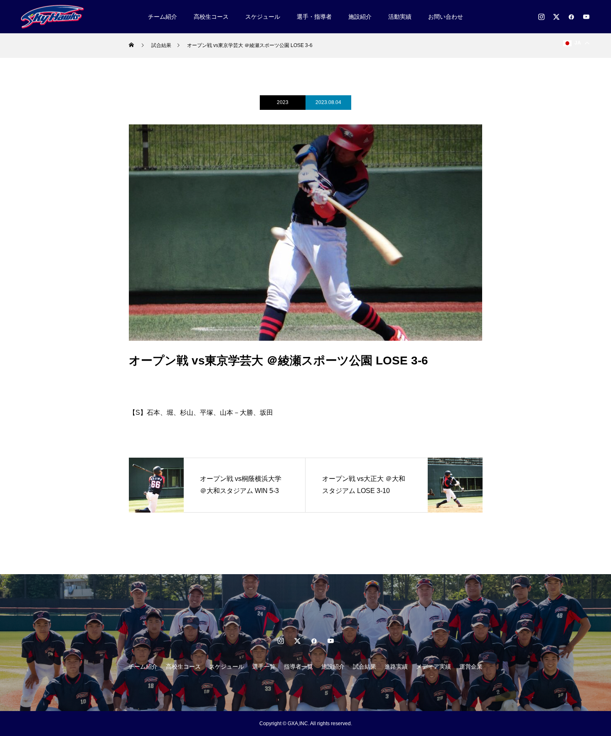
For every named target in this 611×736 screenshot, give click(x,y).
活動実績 (399, 16)
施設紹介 (360, 16)
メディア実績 (433, 666)
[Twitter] (556, 16)
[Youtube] (586, 16)
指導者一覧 (298, 666)
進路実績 (396, 666)
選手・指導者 (314, 16)
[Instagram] (541, 16)
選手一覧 (264, 666)
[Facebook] (571, 16)
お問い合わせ (445, 16)
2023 (282, 102)
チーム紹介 (162, 16)
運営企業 (471, 666)
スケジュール (262, 16)
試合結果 (364, 666)
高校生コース (211, 16)
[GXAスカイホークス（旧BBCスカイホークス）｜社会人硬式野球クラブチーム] (52, 16)
